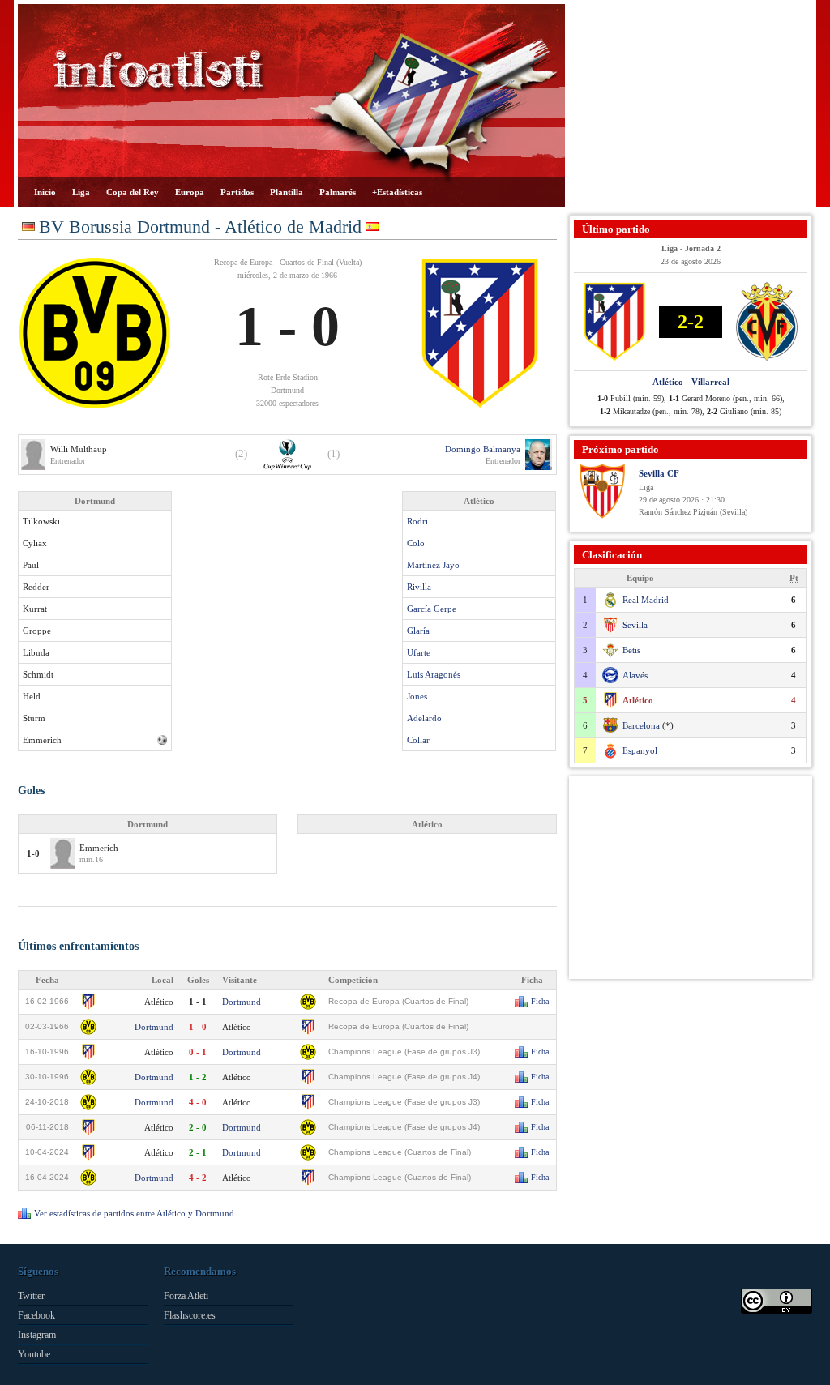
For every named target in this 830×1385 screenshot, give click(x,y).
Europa (189, 192)
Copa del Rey (132, 192)
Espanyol (639, 750)
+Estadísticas (397, 192)
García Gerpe (431, 608)
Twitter (31, 1296)
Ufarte (418, 652)
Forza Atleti (186, 1296)
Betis (631, 650)
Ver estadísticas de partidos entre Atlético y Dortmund (134, 1213)
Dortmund (241, 1002)
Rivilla (419, 587)
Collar (418, 740)
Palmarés (337, 192)
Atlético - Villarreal (690, 382)
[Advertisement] (690, 105)
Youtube (34, 1354)
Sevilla (635, 625)
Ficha (540, 1001)
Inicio (45, 192)
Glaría (418, 630)
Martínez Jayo (433, 565)
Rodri (417, 521)
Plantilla (286, 192)
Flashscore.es (190, 1315)
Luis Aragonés (433, 674)
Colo (416, 543)
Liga (81, 192)
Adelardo (424, 718)
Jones (417, 696)
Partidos (237, 192)
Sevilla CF (659, 473)
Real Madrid (645, 600)
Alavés (635, 675)
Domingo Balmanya (482, 449)
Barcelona (641, 725)
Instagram (37, 1334)
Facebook (36, 1315)
